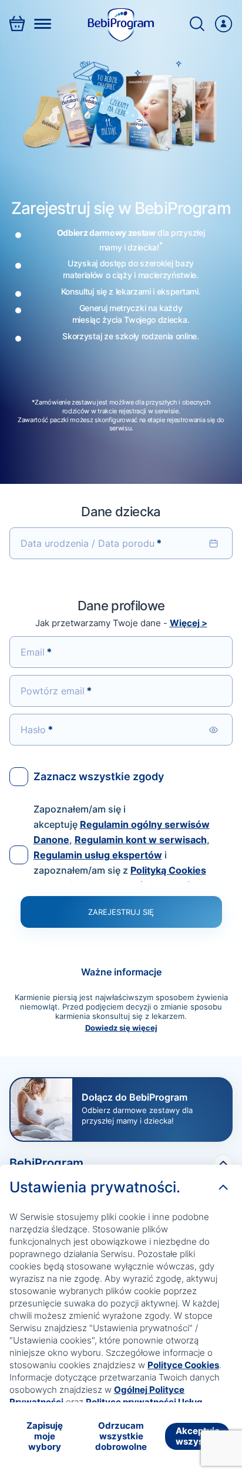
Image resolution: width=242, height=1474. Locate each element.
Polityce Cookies (183, 1365)
